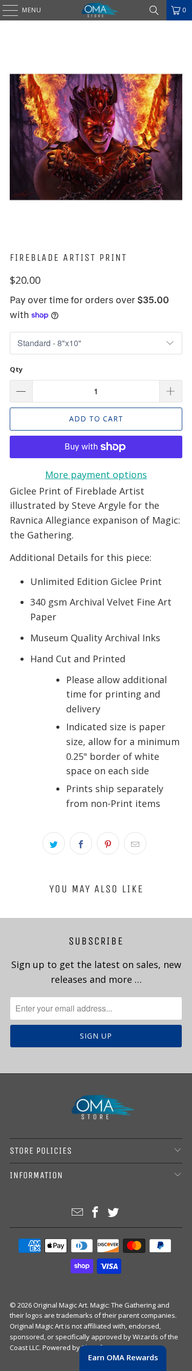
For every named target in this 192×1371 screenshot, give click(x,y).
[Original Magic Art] (96, 10)
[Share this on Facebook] (81, 843)
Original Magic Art (60, 1305)
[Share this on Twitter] (53, 843)
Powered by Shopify (73, 1347)
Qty (16, 369)
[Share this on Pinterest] (108, 843)
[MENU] (5, 10)
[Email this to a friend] (135, 843)
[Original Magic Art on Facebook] (95, 1212)
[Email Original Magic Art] (78, 1212)
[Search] (154, 10)
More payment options (96, 474)
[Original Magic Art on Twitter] (113, 1212)
